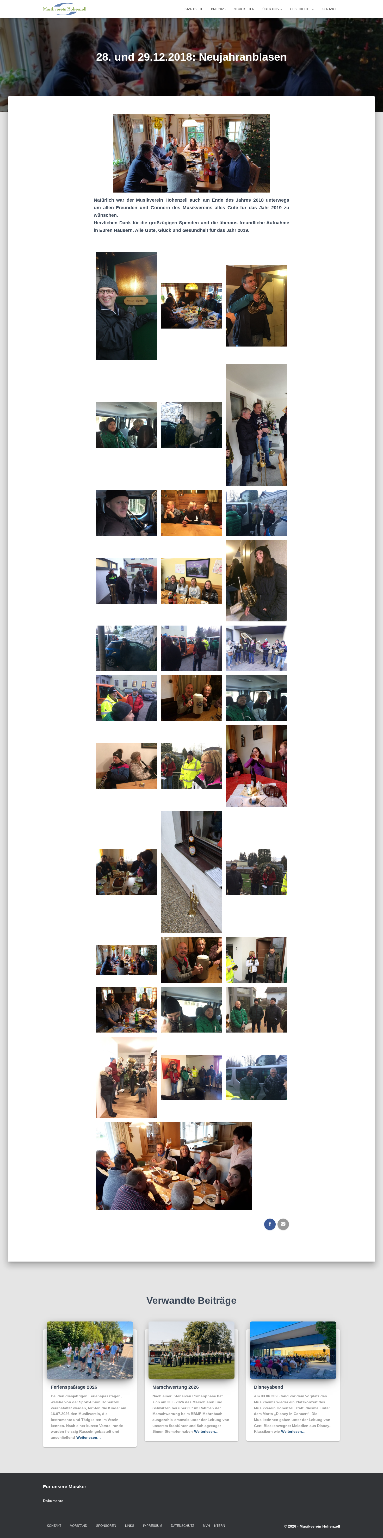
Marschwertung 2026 (175, 1387)
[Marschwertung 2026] (191, 1350)
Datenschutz (182, 1526)
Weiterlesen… (88, 1437)
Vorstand (78, 1526)
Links (129, 1526)
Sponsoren (106, 1526)
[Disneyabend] (293, 1350)
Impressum (152, 1526)
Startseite (193, 9)
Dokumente (53, 1501)
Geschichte (300, 9)
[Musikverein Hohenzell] (64, 9)
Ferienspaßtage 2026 (74, 1387)
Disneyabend (268, 1387)
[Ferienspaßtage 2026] (90, 1350)
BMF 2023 (218, 9)
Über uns (271, 9)
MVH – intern (214, 1526)
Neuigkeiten (244, 9)
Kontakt (329, 9)
